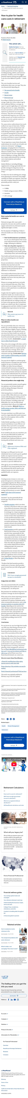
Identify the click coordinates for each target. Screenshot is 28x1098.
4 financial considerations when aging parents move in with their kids (12, 662)
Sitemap (3, 1079)
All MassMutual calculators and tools (14, 805)
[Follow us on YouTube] (15, 999)
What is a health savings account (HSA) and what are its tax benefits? (13, 408)
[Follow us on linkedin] (11, 719)
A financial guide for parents (11, 915)
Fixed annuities (8, 529)
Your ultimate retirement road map (13, 900)
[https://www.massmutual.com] (8, 2)
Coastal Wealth (8, 558)
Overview (5, 1045)
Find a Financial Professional (13, 876)
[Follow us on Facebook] (8, 719)
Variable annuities (9, 504)
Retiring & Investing (12, 6)
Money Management (13, 726)
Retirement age (8, 98)
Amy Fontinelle (4, 934)
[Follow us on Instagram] (18, 999)
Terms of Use (4, 1082)
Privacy (3, 1085)
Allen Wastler (4, 951)
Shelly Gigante (7, 39)
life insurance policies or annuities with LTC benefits (13, 604)
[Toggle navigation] (25, 2)
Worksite (5, 1051)
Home (3, 6)
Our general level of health (12, 90)
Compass (5, 1054)
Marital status (8, 95)
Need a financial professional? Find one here (13, 671)
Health (3, 726)
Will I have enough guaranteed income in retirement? (17, 576)
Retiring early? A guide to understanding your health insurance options (13, 355)
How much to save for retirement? (13, 794)
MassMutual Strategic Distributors (12, 1048)
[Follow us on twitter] (14, 719)
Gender (6, 93)
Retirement (5, 730)
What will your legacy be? (13, 832)
